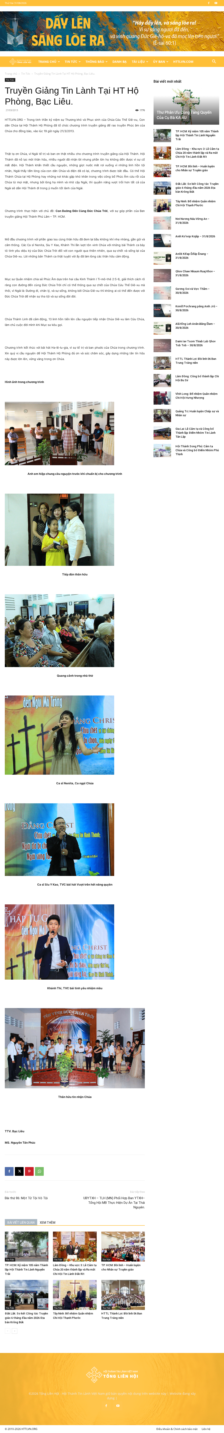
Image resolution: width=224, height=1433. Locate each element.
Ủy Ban (159, 61)
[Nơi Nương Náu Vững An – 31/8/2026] (162, 223)
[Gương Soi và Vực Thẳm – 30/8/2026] (162, 293)
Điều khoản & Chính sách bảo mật (177, 1429)
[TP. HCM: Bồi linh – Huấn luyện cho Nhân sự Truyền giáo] (123, 1247)
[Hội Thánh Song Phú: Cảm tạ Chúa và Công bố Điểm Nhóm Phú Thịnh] (162, 450)
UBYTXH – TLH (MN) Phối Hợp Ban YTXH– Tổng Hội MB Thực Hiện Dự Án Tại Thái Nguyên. (114, 1202)
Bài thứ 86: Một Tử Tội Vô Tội (26, 1198)
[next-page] (14, 1331)
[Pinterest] (29, 1171)
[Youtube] (216, 3)
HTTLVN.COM (183, 61)
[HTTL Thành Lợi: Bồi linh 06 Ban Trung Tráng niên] (123, 1295)
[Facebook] (208, 3)
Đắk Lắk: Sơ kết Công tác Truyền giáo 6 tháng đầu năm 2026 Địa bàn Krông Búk (26, 1318)
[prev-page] (7, 1331)
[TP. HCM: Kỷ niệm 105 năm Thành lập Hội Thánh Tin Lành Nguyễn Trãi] (26, 1247)
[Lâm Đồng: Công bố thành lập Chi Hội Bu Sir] (162, 380)
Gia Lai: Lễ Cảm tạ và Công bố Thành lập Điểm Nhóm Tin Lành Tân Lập (195, 432)
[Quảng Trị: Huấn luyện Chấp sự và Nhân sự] (162, 415)
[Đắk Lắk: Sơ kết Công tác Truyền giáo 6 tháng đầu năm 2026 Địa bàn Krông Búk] (26, 1295)
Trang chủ (11, 73)
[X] (19, 1171)
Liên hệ (206, 1429)
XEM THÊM (47, 1222)
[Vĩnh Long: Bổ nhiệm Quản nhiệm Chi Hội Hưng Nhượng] (162, 398)
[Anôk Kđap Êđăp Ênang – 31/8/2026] (162, 258)
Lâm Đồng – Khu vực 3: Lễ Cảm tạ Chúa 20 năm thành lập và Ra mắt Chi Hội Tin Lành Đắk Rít (74, 1269)
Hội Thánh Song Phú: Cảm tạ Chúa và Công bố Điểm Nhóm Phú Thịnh (197, 450)
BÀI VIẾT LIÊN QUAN (21, 1222)
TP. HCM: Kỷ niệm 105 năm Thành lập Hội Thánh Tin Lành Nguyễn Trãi (26, 1269)
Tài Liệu (138, 61)
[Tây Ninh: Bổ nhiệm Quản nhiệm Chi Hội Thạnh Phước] (74, 1295)
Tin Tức (71, 61)
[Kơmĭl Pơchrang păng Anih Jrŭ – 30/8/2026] (162, 310)
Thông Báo (95, 61)
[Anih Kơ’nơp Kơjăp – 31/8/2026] (162, 240)
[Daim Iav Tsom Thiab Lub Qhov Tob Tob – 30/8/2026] (162, 345)
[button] (214, 62)
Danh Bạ (119, 61)
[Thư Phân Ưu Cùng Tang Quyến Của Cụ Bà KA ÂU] (186, 106)
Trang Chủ (47, 61)
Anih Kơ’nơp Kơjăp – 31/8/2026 (195, 236)
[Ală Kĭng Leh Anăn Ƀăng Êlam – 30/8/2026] (162, 328)
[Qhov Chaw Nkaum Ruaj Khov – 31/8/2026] (162, 275)
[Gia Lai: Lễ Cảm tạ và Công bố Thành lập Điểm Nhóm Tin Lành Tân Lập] (162, 433)
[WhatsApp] (39, 1171)
